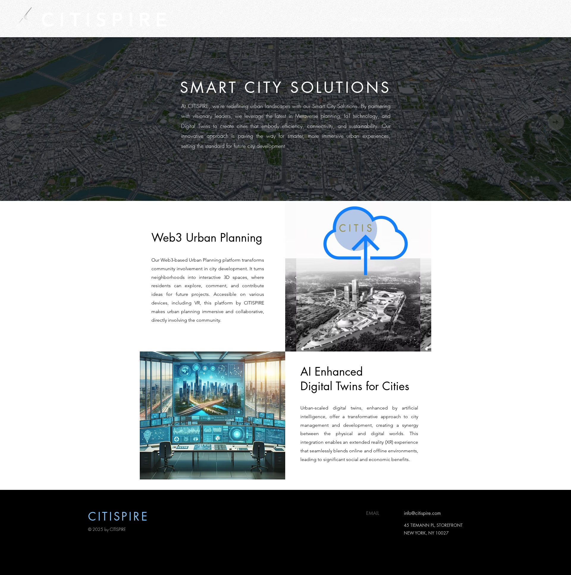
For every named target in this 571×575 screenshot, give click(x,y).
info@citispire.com (422, 513)
